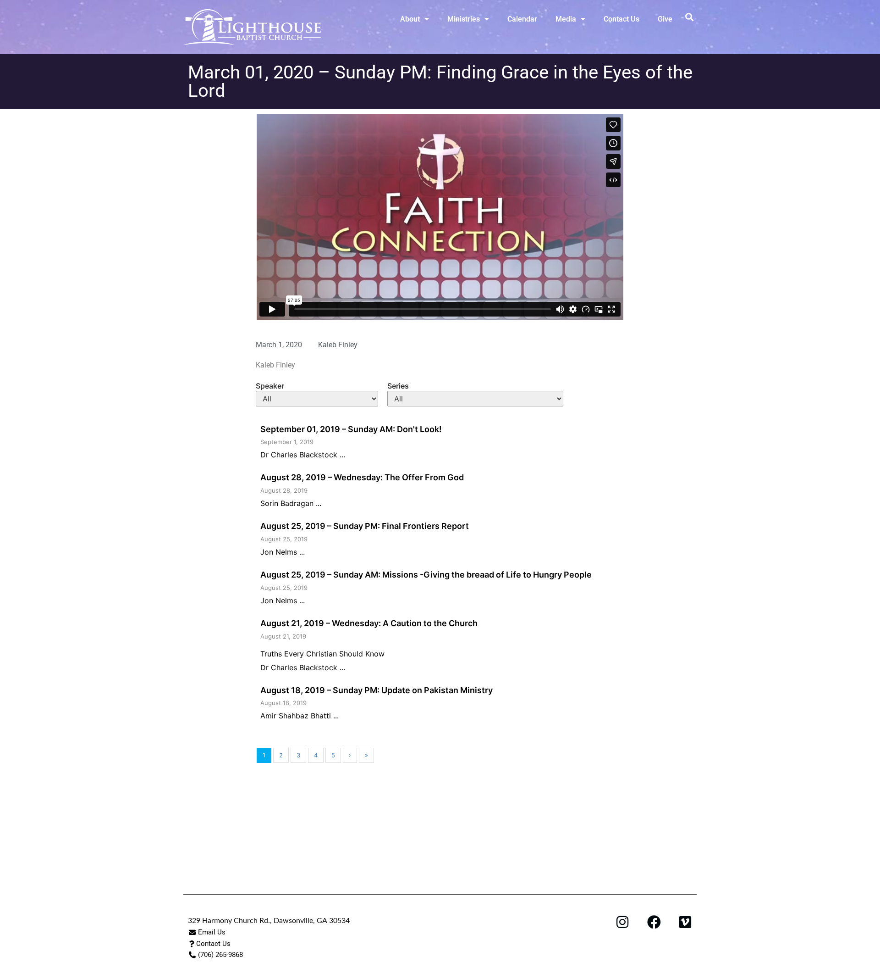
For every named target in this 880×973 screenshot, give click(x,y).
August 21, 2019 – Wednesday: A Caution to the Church (369, 623)
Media (566, 19)
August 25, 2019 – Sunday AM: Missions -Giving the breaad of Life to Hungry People (426, 574)
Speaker (270, 385)
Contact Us (621, 19)
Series (398, 385)
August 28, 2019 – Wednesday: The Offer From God (362, 477)
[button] (689, 16)
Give (665, 19)
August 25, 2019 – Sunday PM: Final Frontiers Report (364, 526)
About (410, 19)
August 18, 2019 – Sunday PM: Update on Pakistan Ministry (376, 690)
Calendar (522, 19)
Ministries (463, 19)
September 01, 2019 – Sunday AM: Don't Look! (351, 429)
